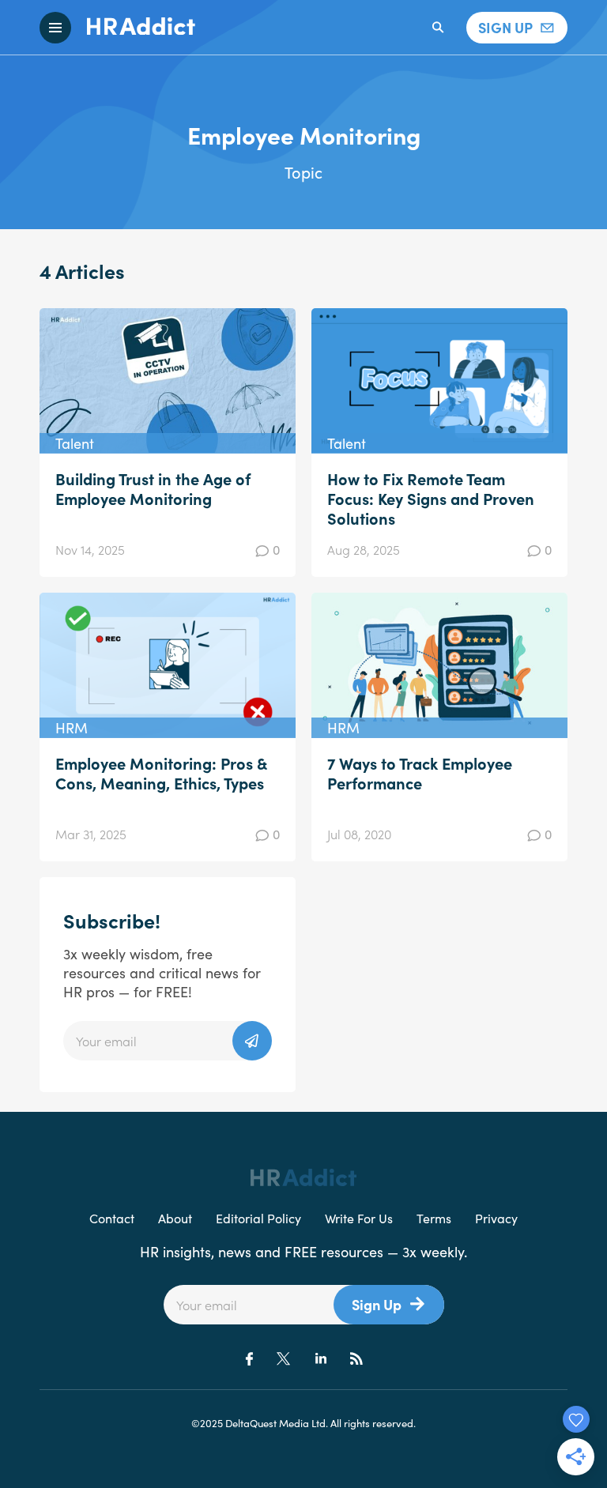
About (175, 1217)
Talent (74, 443)
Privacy (496, 1217)
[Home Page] (133, 27)
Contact (111, 1217)
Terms (434, 1217)
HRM (71, 727)
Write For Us (359, 1217)
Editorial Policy (258, 1217)
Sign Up (377, 1304)
